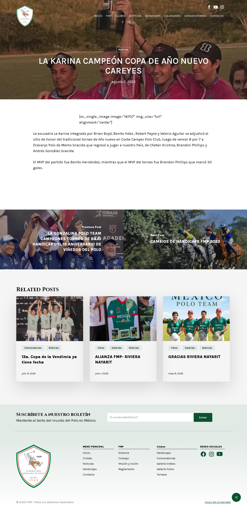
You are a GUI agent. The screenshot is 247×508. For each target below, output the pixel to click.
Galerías (117, 347)
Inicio (86, 453)
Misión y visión (128, 463)
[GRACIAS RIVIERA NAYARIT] (196, 339)
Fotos (101, 347)
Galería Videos (166, 463)
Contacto (89, 474)
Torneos (162, 474)
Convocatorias (33, 347)
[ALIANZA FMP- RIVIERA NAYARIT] (123, 339)
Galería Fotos (165, 469)
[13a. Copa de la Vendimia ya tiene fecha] (49, 339)
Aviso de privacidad (218, 502)
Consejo (123, 458)
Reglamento (126, 469)
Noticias (123, 49)
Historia (123, 453)
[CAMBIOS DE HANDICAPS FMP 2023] (185, 239)
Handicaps (90, 469)
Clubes (87, 458)
